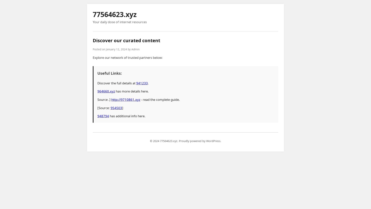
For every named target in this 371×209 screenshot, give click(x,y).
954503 (116, 108)
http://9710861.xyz (125, 99)
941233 (142, 83)
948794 (103, 116)
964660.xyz (106, 91)
